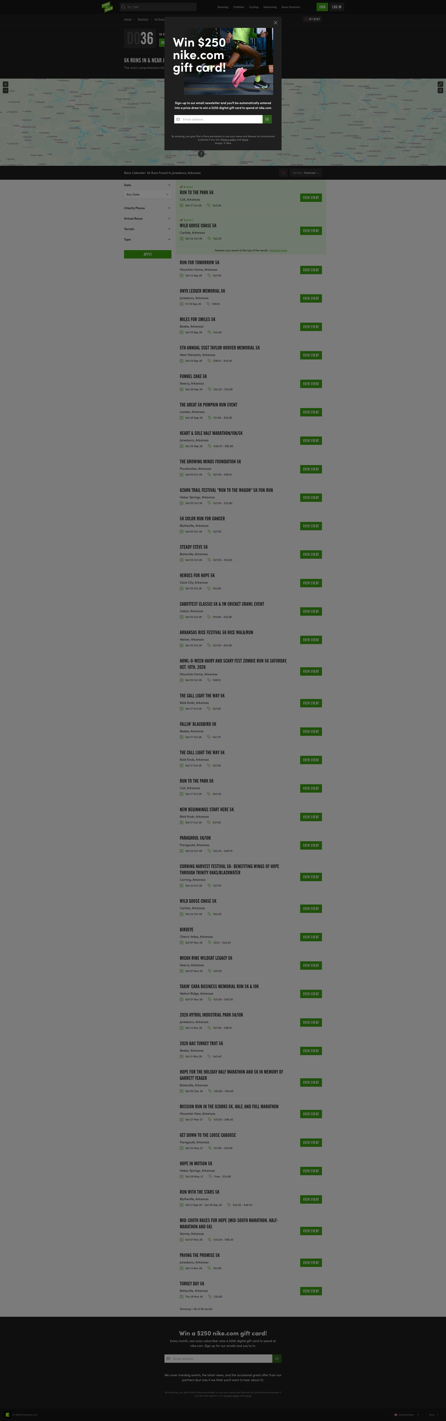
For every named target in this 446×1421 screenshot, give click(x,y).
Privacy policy (228, 139)
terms (245, 139)
